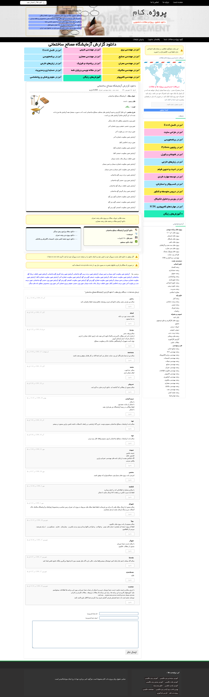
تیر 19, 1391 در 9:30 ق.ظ (35, 383)
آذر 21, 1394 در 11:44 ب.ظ (36, 298)
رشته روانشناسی (173, 276)
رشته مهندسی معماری (172, 383)
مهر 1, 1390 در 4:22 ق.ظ (35, 503)
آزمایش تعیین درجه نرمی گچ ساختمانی (86, 274)
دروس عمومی (174, 330)
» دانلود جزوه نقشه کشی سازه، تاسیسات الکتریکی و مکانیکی (55, 239)
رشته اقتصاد (175, 267)
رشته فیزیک (175, 308)
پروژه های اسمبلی (173, 236)
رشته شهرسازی (174, 280)
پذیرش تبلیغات (138, 39)
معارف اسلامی (174, 292)
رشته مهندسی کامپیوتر (172, 374)
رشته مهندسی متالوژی (172, 380)
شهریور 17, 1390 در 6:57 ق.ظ (37, 557)
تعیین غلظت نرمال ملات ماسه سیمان (96, 283)
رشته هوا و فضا (174, 396)
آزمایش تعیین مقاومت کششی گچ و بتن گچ (72, 280)
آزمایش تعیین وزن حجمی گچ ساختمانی (45, 280)
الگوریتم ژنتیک (158, 686)
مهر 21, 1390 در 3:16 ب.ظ (36, 449)
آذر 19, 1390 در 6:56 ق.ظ (35, 434)
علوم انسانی (178, 264)
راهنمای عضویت (154, 39)
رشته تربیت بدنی (173, 333)
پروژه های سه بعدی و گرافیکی (169, 245)
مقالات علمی (175, 342)
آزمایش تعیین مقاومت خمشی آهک (120, 277)
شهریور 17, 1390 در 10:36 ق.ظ (37, 540)
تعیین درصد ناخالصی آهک (117, 283)
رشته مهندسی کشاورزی (171, 377)
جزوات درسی (174, 327)
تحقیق (177, 323)
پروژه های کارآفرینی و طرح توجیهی (167, 320)
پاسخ (130, 306)
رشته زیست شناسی (172, 301)
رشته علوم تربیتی (173, 286)
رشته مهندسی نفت (173, 389)
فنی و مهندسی (177, 345)
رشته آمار (176, 298)
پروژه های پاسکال (173, 239)
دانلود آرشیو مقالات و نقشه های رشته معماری (110, 221)
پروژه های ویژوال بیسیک (171, 251)
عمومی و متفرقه (176, 314)
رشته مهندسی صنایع (172, 364)
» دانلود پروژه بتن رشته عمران (65, 235)
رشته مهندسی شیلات (172, 361)
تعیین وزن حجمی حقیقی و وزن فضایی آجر (70, 283)
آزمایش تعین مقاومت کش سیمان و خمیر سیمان (114, 274)
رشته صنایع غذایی (173, 348)
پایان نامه (176, 317)
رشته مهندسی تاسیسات (171, 358)
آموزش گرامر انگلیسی (171, 686)
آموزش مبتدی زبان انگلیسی (154, 682)
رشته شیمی (175, 305)
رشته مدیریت (174, 289)
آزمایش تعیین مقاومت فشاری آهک (47, 277)
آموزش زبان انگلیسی (151, 678)
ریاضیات (176, 311)
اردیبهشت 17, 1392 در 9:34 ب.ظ (38, 351)
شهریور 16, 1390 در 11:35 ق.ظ (37, 586)
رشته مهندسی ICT (173, 352)
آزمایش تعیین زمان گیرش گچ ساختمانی (60, 274)
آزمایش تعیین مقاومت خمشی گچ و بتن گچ (95, 277)
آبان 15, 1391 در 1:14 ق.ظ (36, 366)
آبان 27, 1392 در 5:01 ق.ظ (36, 312)
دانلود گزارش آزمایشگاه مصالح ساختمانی (116, 86)
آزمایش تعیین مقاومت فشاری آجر (70, 277)
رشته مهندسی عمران (172, 367)
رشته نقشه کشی (173, 392)
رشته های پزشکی (173, 336)
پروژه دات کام (173, 693)
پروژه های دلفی (174, 242)
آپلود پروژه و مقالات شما (173, 39)
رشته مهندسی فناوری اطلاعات (169, 370)
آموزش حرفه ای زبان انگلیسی (169, 678)
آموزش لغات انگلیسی (171, 682)
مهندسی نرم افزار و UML (170, 258)
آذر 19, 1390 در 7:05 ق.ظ (35, 420)
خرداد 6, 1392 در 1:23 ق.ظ (36, 329)
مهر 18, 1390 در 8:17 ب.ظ (36, 471)
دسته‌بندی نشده (177, 261)
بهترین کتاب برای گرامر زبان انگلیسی (167, 689)
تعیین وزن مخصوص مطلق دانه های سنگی (42, 283)
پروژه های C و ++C (173, 232)
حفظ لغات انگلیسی (148, 689)
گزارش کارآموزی (173, 339)
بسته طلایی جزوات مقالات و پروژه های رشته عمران (108, 218)
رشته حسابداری (174, 270)
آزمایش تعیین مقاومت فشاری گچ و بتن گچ (100, 280)
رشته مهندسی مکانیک (172, 386)
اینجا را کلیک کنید (169, 99)
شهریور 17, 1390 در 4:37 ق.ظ (37, 571)
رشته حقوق (175, 273)
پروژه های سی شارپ (172, 248)
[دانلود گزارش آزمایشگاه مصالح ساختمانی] (40, 114)
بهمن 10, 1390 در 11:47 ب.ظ (36, 398)
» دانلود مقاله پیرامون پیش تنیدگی (64, 231)
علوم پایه (179, 295)
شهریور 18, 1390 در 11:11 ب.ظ (37, 520)
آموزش (173, 125)
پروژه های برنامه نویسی (174, 229)
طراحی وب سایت (173, 254)
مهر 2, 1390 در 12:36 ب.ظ (36, 486)
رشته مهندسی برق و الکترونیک (169, 355)
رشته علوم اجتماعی (172, 283)
